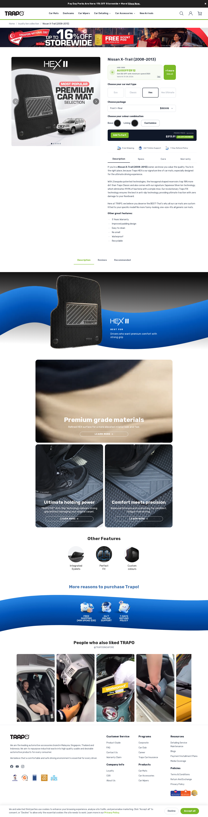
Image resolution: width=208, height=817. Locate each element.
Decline (171, 811)
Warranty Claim (114, 757)
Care (163, 159)
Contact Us (112, 752)
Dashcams (68, 13)
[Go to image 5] (60, 143)
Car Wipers (84, 13)
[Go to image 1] (51, 143)
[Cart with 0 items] (199, 13)
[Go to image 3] (55, 143)
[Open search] (181, 13)
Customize (150, 123)
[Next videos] (188, 688)
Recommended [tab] (122, 260)
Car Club (143, 747)
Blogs (173, 751)
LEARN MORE (104, 434)
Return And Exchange (181, 779)
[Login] (190, 13)
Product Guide (113, 742)
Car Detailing (101, 13)
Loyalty (110, 771)
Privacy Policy (111, 812)
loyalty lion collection (28, 23)
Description (119, 159)
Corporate (144, 742)
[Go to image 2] (53, 143)
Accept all (189, 811)
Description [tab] (83, 260)
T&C (158, 77)
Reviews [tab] (102, 260)
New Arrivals (146, 13)
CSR (108, 775)
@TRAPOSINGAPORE (104, 647)
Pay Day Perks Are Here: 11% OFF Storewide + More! (104, 4)
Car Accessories (124, 13)
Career (142, 752)
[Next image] (96, 101)
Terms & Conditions (180, 774)
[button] (135, 72)
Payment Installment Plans (184, 756)
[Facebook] (11, 766)
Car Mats (54, 13)
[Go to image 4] (58, 143)
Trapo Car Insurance (148, 757)
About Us (110, 780)
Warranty (185, 159)
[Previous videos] (20, 688)
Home (12, 23)
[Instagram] (22, 766)
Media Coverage (178, 761)
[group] (55, 101)
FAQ (108, 747)
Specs (141, 159)
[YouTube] (17, 766)
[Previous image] (16, 101)
